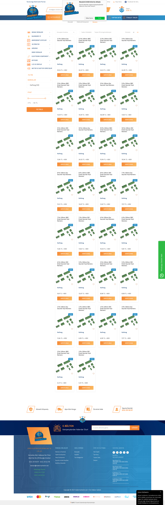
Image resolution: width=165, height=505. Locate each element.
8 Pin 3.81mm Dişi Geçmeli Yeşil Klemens (64, 173)
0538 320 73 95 (39, 472)
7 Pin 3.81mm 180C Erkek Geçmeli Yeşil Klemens (63, 219)
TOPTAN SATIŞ (116, 18)
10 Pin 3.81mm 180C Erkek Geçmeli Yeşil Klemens (106, 130)
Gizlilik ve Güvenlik (60, 463)
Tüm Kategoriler (78, 457)
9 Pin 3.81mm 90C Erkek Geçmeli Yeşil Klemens (63, 130)
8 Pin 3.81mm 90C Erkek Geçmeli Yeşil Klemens (106, 174)
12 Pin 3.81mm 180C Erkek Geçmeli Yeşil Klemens (85, 40)
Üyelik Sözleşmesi (60, 454)
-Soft (72, 502)
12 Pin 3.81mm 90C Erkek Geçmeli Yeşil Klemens (106, 40)
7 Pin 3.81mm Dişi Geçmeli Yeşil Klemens (129, 173)
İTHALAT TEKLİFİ (131, 18)
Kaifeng (59, 64)
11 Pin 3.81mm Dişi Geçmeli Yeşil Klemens (129, 39)
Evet (99, 18)
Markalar (32, 80)
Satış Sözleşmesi (60, 457)
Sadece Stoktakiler (86, 32)
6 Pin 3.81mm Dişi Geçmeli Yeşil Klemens (107, 218)
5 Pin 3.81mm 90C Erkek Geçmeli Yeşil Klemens (128, 264)
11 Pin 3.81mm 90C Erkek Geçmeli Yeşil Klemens (85, 85)
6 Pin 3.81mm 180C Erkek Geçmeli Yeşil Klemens (128, 219)
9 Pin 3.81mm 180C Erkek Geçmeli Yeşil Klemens (128, 85)
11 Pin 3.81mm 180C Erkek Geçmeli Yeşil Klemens (63, 85)
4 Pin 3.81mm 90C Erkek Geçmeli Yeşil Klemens (106, 308)
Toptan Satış (96, 457)
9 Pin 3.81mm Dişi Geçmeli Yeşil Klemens (107, 84)
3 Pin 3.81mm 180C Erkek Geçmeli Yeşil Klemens (63, 353)
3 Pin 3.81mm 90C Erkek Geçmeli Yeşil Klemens (85, 353)
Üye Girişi (96, 454)
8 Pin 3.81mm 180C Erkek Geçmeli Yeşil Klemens (85, 174)
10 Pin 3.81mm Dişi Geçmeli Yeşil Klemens (86, 129)
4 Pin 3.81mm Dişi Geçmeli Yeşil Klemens (64, 308)
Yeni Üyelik (96, 452)
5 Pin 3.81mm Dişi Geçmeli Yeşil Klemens (86, 263)
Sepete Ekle (65, 75)
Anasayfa (76, 452)
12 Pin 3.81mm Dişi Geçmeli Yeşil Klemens (64, 39)
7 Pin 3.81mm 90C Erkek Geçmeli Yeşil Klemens (85, 219)
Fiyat (30, 92)
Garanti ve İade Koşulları (61, 460)
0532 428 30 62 (39, 475)
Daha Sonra (89, 18)
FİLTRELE (39, 109)
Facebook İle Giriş (133, 2)
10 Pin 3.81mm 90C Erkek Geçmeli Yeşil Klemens (128, 130)
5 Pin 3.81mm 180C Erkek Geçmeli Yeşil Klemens (106, 264)
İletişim (95, 460)
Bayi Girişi (119, 2)
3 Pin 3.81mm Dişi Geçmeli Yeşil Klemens (129, 308)
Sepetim (76, 454)
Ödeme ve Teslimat (60, 452)
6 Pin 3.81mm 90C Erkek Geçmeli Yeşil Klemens (63, 264)
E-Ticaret (76, 502)
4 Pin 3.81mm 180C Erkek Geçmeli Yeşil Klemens (85, 308)
